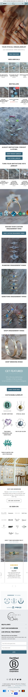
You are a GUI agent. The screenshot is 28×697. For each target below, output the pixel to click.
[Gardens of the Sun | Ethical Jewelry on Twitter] (18, 679)
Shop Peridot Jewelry (14, 153)
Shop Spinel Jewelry (14, 158)
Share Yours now (14, 389)
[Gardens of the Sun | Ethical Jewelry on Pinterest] (15, 679)
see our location (14, 500)
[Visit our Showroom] (14, 472)
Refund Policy (17, 687)
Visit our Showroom (14, 489)
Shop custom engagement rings (14, 233)
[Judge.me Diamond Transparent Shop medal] (7, 601)
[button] (13, 586)
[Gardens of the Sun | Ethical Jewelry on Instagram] (13, 679)
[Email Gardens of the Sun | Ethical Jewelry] (7, 679)
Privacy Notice (18, 685)
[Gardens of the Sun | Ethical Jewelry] (14, 3)
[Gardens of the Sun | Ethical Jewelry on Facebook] (10, 679)
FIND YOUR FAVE (14, 54)
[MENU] (1, 3)
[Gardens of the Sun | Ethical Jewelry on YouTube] (20, 679)
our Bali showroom (12, 491)
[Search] (22, 3)
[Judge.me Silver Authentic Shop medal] (21, 601)
